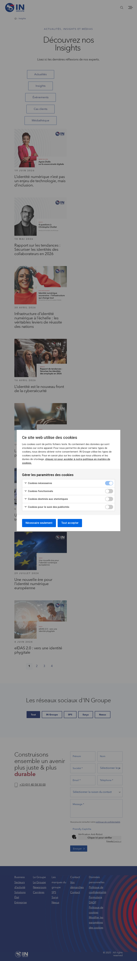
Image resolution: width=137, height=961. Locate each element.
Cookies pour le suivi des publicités (48, 506)
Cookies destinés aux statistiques (47, 498)
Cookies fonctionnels (40, 491)
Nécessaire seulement (39, 522)
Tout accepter (70, 522)
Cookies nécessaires (39, 483)
